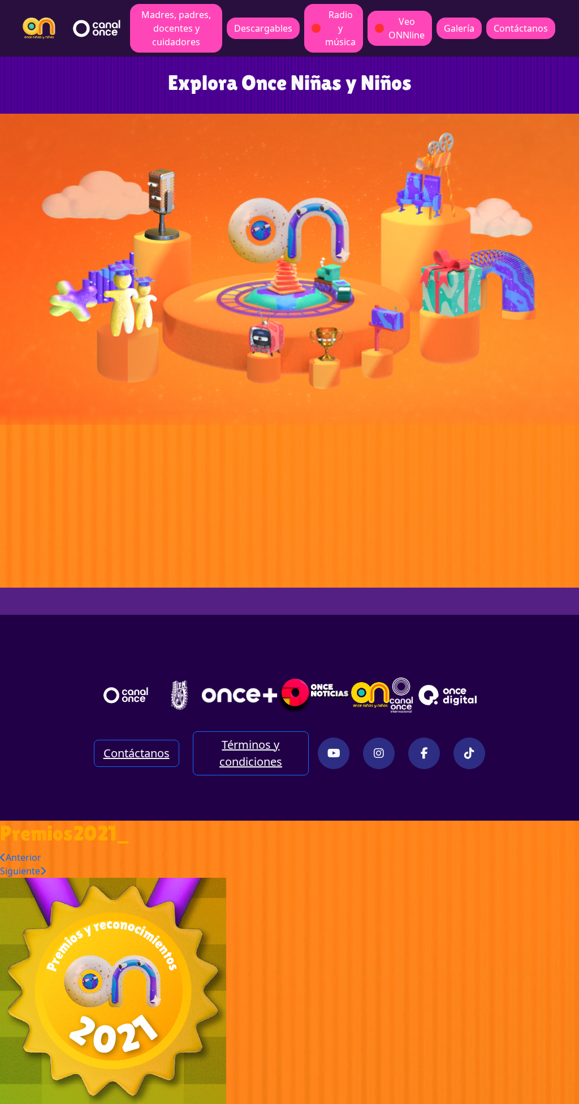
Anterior (23, 857)
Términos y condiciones (250, 753)
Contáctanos (521, 28)
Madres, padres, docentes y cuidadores (176, 28)
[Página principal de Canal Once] (126, 695)
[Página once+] (239, 695)
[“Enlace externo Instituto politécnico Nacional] (179, 695)
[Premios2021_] (113, 990)
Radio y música (340, 28)
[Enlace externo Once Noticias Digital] (314, 695)
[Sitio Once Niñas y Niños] (370, 695)
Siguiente (20, 871)
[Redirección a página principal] (39, 28)
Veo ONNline (406, 28)
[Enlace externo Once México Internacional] (401, 695)
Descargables (263, 28)
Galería (459, 28)
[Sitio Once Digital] (449, 695)
